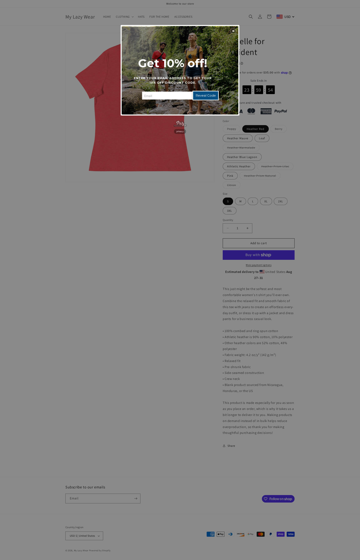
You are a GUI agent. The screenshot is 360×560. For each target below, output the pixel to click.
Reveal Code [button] (206, 95)
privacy (180, 131)
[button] (233, 31)
